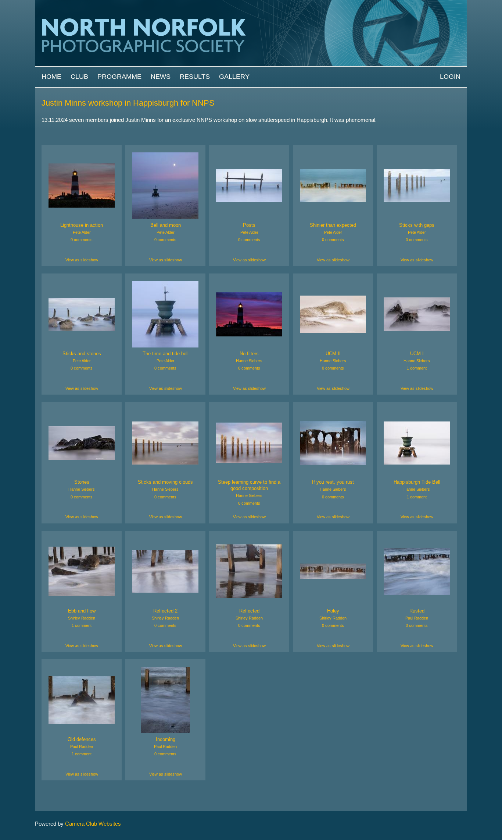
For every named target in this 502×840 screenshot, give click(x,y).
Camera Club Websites (93, 823)
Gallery (234, 76)
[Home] (251, 3)
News (161, 76)
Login (450, 76)
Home (51, 76)
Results (195, 76)
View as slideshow (81, 260)
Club (79, 76)
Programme (119, 76)
